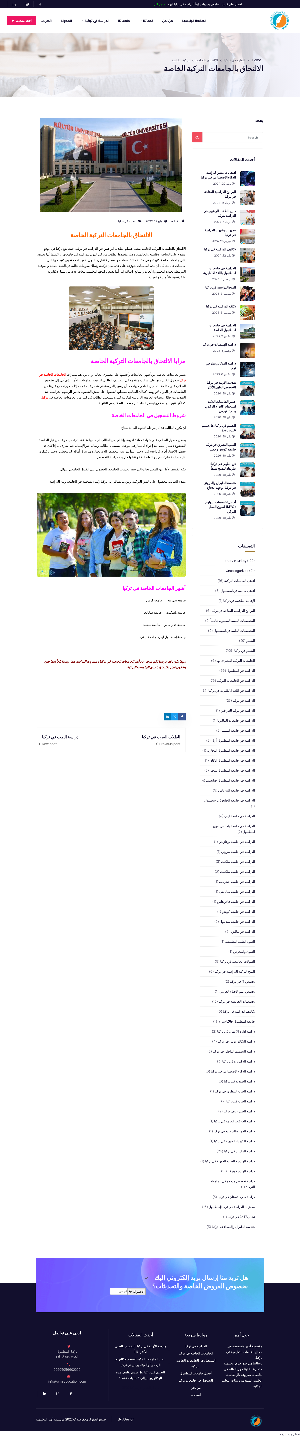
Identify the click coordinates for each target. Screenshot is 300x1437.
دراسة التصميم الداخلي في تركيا (234, 1051)
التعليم (250, 640)
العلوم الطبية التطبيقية (240, 941)
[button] (150, 1434)
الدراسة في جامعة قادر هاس (236, 901)
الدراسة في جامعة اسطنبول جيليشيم (230, 780)
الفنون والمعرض (244, 951)
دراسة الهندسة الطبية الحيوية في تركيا (230, 1161)
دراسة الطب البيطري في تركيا (235, 1091)
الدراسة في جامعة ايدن (239, 816)
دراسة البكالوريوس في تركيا (236, 1041)
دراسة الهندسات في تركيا (219, 344)
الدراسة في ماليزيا (242, 931)
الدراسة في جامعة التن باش (236, 790)
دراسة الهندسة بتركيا (241, 1171)
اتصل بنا (46, 21)
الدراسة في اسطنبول (241, 670)
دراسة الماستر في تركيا (239, 1151)
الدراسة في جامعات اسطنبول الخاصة (222, 327)
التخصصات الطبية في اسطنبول (234, 630)
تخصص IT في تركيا (242, 981)
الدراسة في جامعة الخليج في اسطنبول (229, 800)
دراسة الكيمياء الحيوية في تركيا (234, 1141)
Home (256, 60)
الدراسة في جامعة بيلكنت (238, 861)
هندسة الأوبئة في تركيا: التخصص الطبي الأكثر (221, 384)
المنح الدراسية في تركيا (220, 287)
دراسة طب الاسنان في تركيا (236, 1197)
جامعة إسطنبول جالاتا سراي (236, 1021)
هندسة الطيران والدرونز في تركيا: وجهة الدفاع (220, 485)
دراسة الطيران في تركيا (239, 1111)
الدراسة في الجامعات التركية (236, 680)
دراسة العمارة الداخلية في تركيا (234, 1131)
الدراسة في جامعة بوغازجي (237, 841)
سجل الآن (159, 4)
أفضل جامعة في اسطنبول (237, 590)
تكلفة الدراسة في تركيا (221, 306)
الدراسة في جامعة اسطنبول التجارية (231, 750)
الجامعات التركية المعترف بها (236, 660)
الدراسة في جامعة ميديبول (237, 921)
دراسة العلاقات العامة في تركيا (234, 1121)
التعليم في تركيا (244, 650)
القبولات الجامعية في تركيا (237, 961)
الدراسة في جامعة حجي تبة (237, 881)
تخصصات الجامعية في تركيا (237, 1001)
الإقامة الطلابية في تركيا (239, 600)
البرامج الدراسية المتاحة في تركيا (233, 610)
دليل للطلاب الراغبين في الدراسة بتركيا (219, 213)
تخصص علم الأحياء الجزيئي (237, 991)
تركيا (45, 397)
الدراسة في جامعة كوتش (238, 911)
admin (175, 221)
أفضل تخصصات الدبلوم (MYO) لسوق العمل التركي (220, 507)
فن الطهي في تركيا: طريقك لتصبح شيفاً (223, 466)
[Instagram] (25, 4)
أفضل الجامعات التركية (239, 580)
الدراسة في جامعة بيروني (238, 851)
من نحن (167, 21)
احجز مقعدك (23, 20)
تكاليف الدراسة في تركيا (220, 249)
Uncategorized (237, 570)
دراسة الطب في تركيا (240, 1101)
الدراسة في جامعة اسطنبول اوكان (232, 760)
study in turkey (235, 560)
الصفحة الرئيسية (193, 21)
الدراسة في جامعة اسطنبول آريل (233, 740)
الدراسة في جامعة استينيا (238, 730)
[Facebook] (38, 4)
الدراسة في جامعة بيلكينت (237, 871)
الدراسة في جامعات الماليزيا (236, 720)
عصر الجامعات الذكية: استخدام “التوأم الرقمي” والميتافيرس (220, 406)
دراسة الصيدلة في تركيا (239, 1081)
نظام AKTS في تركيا (241, 1217)
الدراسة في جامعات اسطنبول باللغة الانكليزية (219, 270)
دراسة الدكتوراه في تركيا (238, 1061)
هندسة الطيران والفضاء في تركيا (233, 1226)
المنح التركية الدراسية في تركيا (234, 971)
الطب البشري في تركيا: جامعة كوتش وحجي (220, 446)
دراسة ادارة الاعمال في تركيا (236, 1031)
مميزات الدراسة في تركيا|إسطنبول (232, 1207)
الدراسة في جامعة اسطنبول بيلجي (232, 770)
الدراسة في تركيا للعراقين (238, 710)
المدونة (66, 21)
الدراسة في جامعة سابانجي (237, 891)
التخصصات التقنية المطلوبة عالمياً (232, 620)
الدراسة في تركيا (97, 21)
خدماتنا (148, 21)
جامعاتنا (124, 21)
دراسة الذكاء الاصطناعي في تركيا (233, 1071)
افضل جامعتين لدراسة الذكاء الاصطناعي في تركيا (218, 174)
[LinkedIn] (12, 4)
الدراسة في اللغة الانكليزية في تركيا (231, 690)
